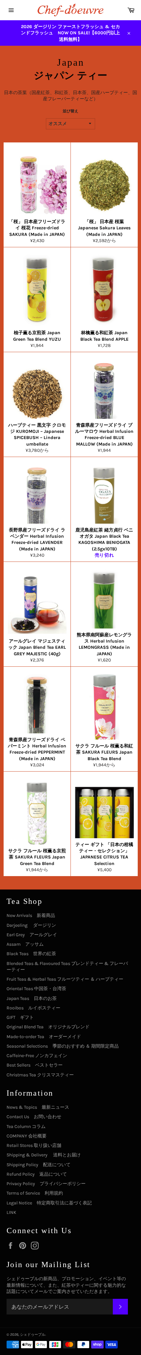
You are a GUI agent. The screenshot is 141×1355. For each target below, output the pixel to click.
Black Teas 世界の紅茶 (31, 953)
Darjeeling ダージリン (31, 925)
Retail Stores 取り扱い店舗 (34, 1145)
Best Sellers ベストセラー (35, 1065)
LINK (11, 1212)
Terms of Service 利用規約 (35, 1193)
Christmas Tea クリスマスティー (40, 1075)
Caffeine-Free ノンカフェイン (37, 1055)
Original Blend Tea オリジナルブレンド (48, 1027)
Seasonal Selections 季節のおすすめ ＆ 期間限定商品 (63, 1046)
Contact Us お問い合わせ (34, 1116)
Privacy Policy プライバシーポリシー (46, 1183)
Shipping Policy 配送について (38, 1164)
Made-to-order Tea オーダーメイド (44, 1036)
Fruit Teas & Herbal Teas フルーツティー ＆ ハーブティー (65, 979)
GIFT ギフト (20, 1017)
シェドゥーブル (32, 1334)
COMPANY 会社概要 (27, 1136)
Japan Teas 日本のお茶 (32, 998)
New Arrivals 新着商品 (31, 915)
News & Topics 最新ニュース (38, 1107)
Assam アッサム (25, 944)
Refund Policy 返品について (37, 1174)
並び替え (70, 111)
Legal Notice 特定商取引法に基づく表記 (49, 1203)
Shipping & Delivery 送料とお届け (44, 1155)
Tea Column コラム (26, 1126)
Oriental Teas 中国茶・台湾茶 (36, 988)
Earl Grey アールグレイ (32, 935)
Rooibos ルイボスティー (33, 1008)
